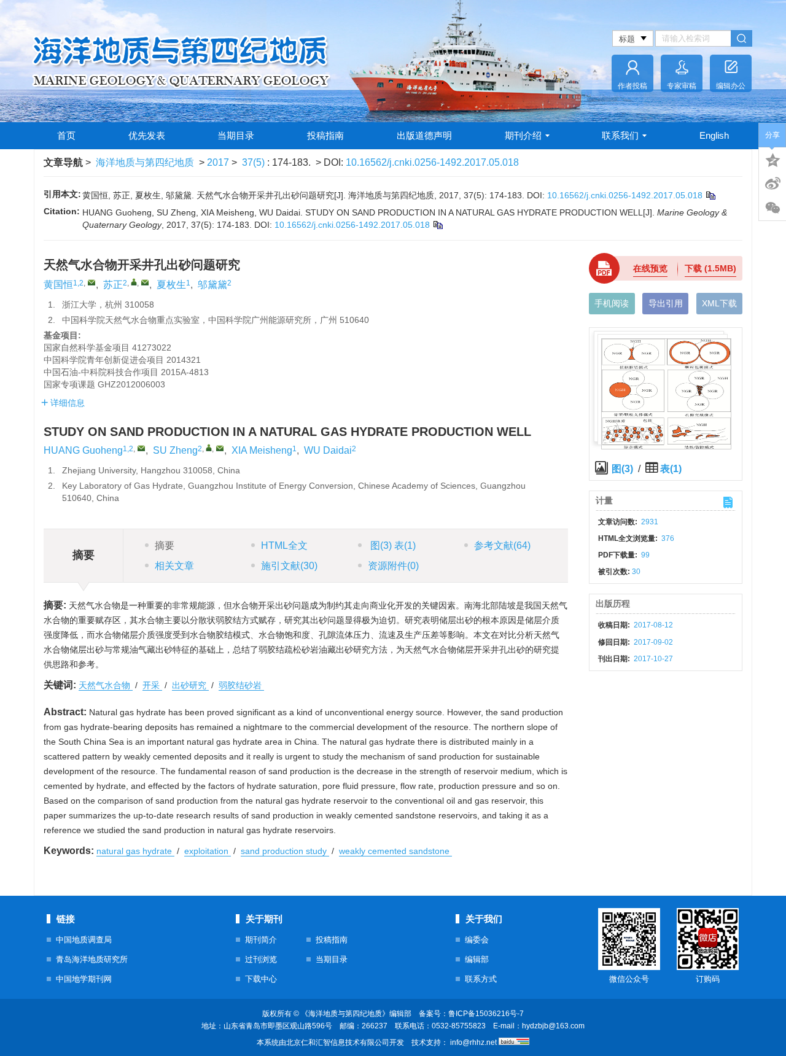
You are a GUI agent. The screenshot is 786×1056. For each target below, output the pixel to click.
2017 (218, 162)
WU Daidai (328, 450)
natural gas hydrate (135, 851)
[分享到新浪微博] (772, 183)
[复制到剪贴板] (710, 195)
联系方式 (481, 979)
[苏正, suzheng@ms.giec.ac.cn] (134, 281)
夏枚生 (171, 284)
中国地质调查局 (84, 939)
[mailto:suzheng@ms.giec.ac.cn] (145, 282)
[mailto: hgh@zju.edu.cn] (141, 448)
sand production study (285, 851)
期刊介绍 (523, 135)
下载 (710, 268)
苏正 (113, 284)
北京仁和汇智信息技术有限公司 (337, 1042)
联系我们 (620, 135)
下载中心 (261, 979)
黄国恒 (58, 284)
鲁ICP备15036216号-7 (486, 1013)
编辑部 (477, 959)
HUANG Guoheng (83, 450)
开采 (152, 685)
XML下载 (719, 303)
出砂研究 (190, 685)
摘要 (164, 545)
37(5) (254, 162)
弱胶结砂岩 (241, 685)
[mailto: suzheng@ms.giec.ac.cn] (220, 448)
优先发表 (146, 135)
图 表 (392, 545)
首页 (66, 135)
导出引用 (665, 303)
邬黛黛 (212, 284)
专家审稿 (681, 86)
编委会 (477, 939)
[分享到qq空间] (772, 159)
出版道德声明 (424, 135)
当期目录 (235, 135)
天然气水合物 (106, 685)
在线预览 (650, 268)
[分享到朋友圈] (772, 208)
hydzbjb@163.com (553, 1026)
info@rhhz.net (473, 1042)
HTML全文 (284, 545)
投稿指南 (325, 135)
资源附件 (393, 566)
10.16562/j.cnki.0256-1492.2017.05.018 (432, 162)
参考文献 (502, 545)
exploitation (207, 851)
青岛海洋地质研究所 (92, 959)
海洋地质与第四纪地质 (145, 162)
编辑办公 (730, 86)
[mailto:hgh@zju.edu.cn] (91, 282)
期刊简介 (261, 939)
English (714, 135)
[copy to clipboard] (437, 225)
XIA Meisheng (262, 450)
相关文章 (174, 566)
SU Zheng (175, 450)
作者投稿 (632, 86)
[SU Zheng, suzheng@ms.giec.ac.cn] (209, 447)
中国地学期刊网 (84, 979)
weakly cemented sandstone (395, 851)
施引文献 (289, 566)
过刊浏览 (261, 959)
